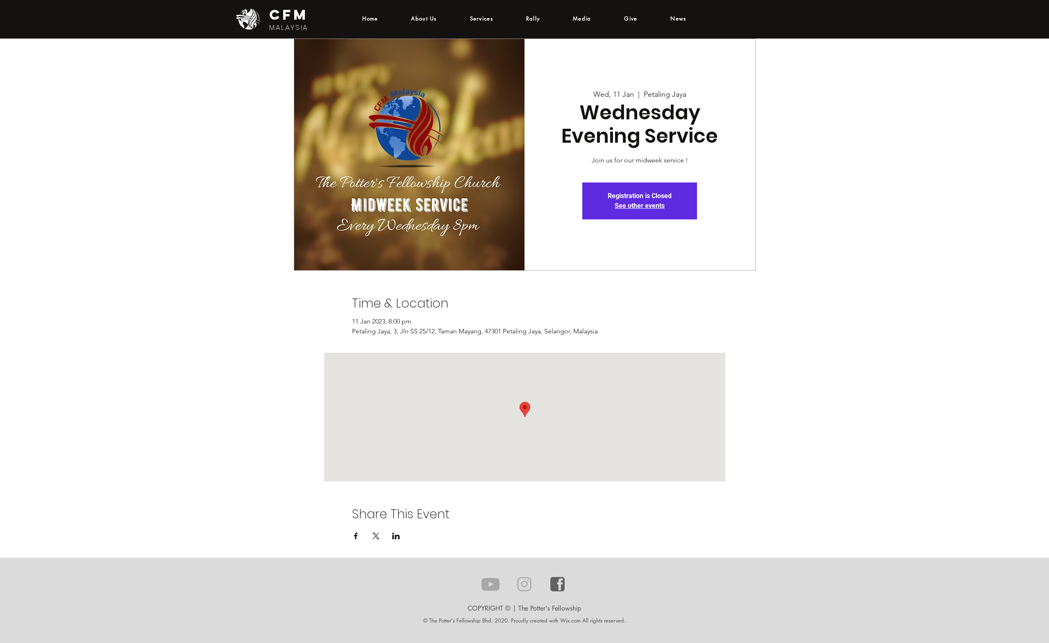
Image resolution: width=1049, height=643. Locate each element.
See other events (640, 206)
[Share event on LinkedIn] (396, 536)
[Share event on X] (376, 536)
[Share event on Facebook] (356, 536)
